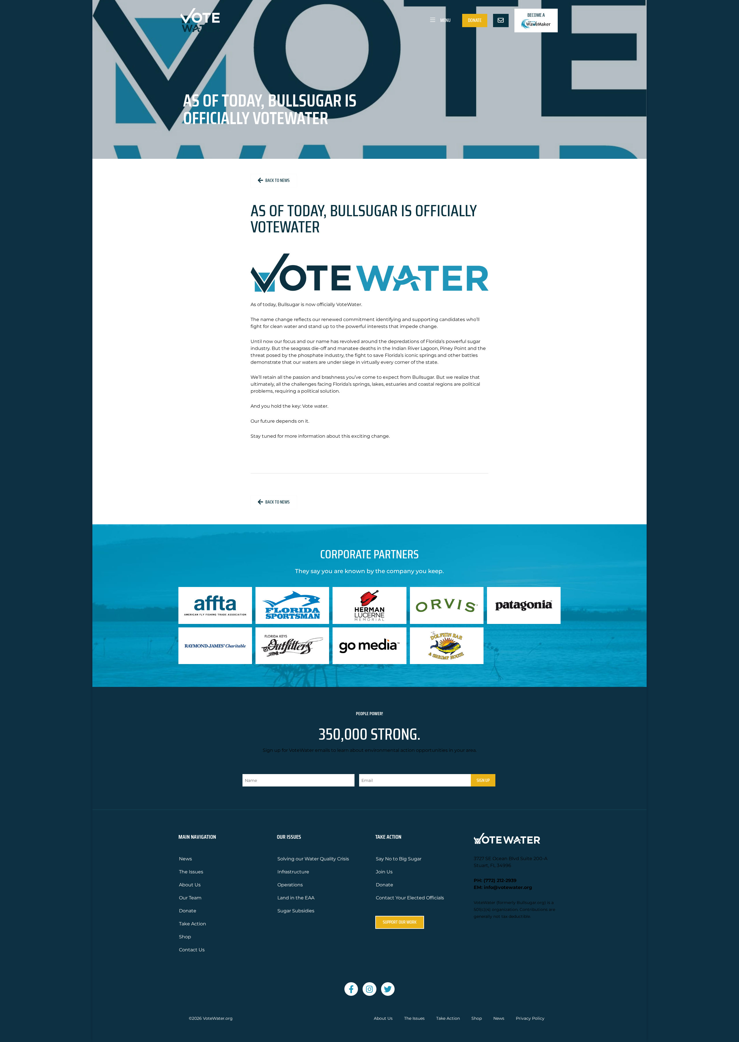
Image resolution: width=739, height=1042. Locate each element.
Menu (445, 20)
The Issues (191, 872)
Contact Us (192, 949)
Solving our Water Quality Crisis (313, 859)
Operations (290, 885)
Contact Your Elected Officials (410, 898)
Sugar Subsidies (295, 911)
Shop (185, 937)
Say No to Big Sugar (398, 859)
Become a (536, 15)
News (185, 859)
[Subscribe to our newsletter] (501, 20)
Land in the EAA (295, 898)
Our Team (190, 898)
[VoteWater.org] (200, 20)
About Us (190, 885)
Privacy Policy (530, 1018)
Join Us (384, 872)
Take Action (192, 924)
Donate (475, 20)
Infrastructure (293, 872)
